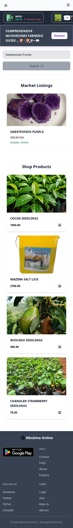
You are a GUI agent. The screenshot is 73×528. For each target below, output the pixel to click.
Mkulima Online (29, 522)
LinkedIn (8, 510)
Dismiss (59, 36)
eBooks (44, 510)
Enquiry (44, 475)
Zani (42, 498)
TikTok (7, 504)
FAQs (42, 463)
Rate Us (44, 504)
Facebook (9, 492)
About (43, 469)
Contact (44, 457)
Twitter (7, 498)
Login (42, 492)
